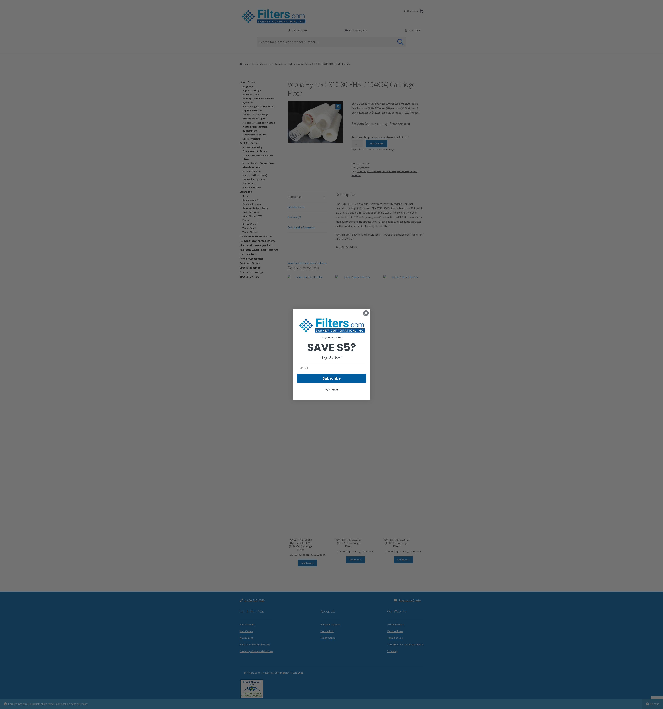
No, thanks (331, 390)
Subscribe (332, 378)
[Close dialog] (366, 313)
